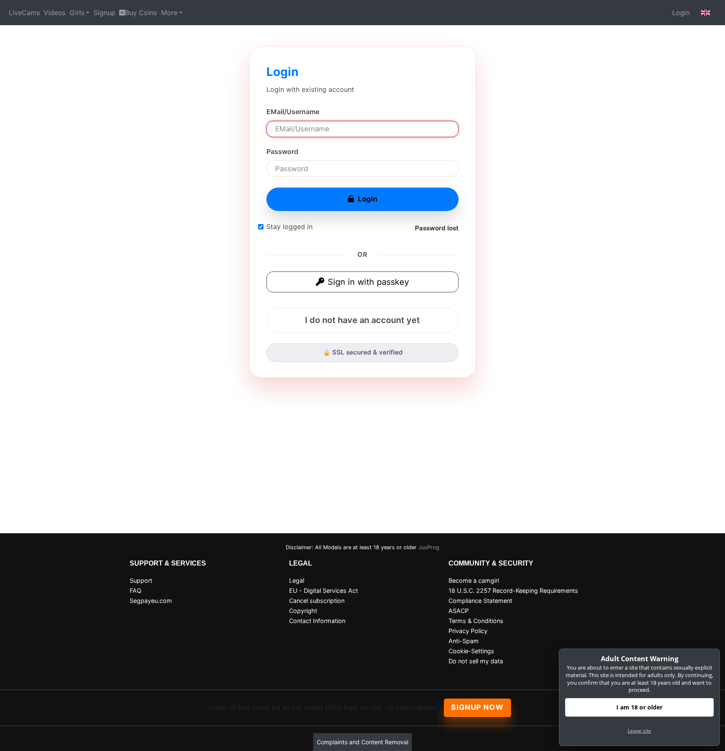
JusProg (428, 547)
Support (141, 580)
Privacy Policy (468, 630)
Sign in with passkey (368, 282)
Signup (104, 12)
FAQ (135, 590)
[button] (705, 12)
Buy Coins (141, 12)
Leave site (639, 731)
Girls (77, 12)
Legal (296, 580)
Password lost (437, 228)
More (169, 12)
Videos (54, 12)
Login (681, 12)
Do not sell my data (476, 661)
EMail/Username (292, 111)
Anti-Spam (464, 640)
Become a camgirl (474, 580)
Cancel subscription (316, 600)
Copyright (303, 610)
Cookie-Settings (471, 651)
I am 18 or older (639, 707)
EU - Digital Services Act (323, 590)
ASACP (459, 610)
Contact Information (317, 620)
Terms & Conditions (476, 620)
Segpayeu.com (151, 600)
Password (282, 151)
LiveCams (24, 12)
